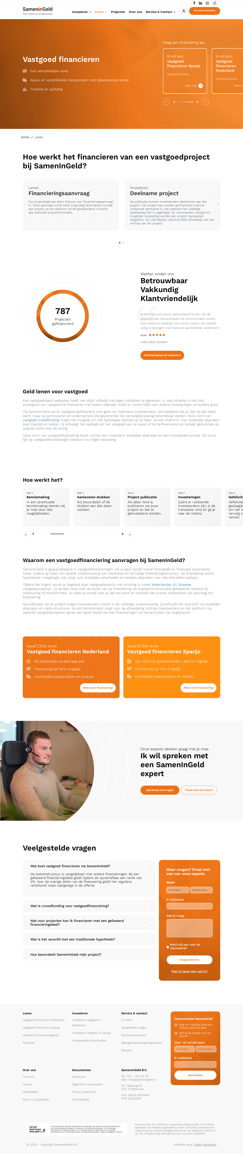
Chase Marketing (205, 1144)
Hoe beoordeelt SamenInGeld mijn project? (65, 954)
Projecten (29, 1042)
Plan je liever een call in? (189, 971)
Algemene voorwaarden (87, 1084)
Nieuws (27, 1084)
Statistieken (30, 1092)
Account (183, 11)
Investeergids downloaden (89, 1040)
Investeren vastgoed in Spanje (91, 1033)
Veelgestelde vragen (134, 1027)
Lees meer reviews (153, 341)
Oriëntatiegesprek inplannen (162, 355)
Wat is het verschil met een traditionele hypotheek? (72, 939)
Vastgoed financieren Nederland (43, 1020)
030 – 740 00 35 (137, 1076)
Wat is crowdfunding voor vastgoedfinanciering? (69, 906)
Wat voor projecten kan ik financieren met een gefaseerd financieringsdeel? (77, 922)
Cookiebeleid (80, 1099)
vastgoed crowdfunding (41, 420)
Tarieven (126, 1050)
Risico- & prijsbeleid (36, 1099)
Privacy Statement (84, 1092)
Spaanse (184, 585)
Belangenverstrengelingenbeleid (141, 1042)
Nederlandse (161, 585)
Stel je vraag (175, 916)
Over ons (28, 1076)
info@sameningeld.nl (142, 1079)
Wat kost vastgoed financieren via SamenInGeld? (70, 866)
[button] (204, 11)
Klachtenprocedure (133, 1035)
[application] (89, 12)
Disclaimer (79, 1076)
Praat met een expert (199, 790)
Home (25, 137)
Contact (126, 1020)
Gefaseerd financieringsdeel (41, 1035)
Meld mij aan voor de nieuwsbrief (185, 946)
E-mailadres (176, 899)
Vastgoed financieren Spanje (41, 1027)
